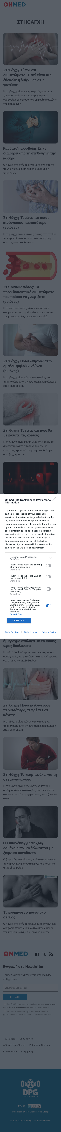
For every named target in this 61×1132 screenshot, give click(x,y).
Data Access (30, 632)
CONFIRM (19, 620)
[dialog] (30, 566)
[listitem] (30, 558)
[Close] (55, 500)
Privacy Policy (49, 632)
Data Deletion (12, 632)
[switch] (48, 565)
